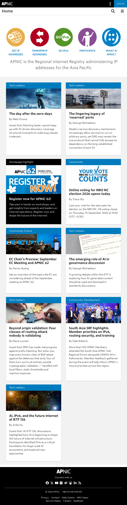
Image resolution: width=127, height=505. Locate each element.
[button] (112, 11)
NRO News (82, 497)
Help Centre (68, 497)
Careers (67, 500)
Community (76, 161)
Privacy (45, 497)
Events (28, 230)
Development (92, 300)
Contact (55, 497)
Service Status (53, 500)
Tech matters (17, 85)
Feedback (78, 500)
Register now (41, 211)
